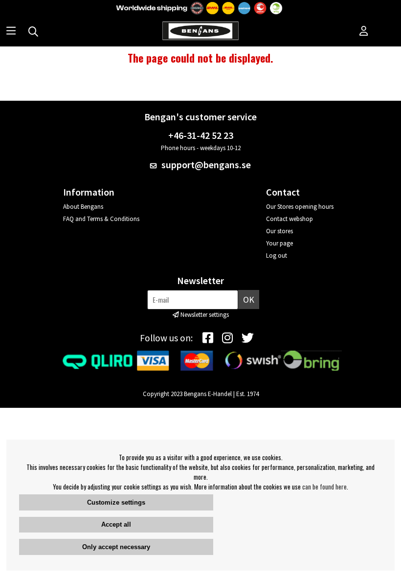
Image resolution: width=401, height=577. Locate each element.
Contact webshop (289, 219)
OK (248, 299)
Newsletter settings (204, 315)
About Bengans (83, 206)
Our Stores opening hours (300, 206)
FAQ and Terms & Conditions (101, 219)
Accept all (116, 524)
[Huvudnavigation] (11, 31)
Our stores (279, 231)
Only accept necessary (116, 547)
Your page (279, 243)
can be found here (324, 486)
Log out (276, 255)
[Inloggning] (363, 32)
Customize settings (116, 502)
